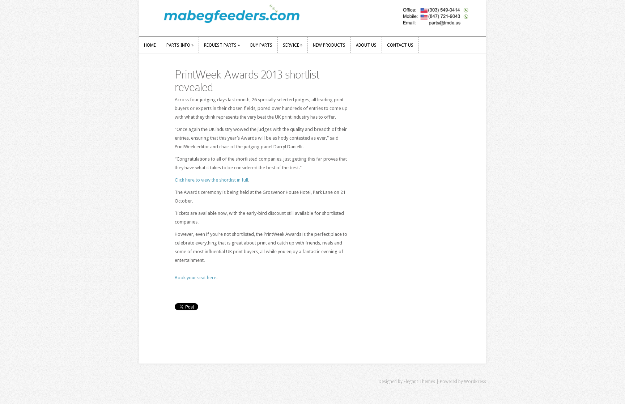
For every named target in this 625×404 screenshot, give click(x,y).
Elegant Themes (419, 381)
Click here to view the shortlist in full (211, 180)
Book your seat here (195, 277)
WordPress (475, 381)
